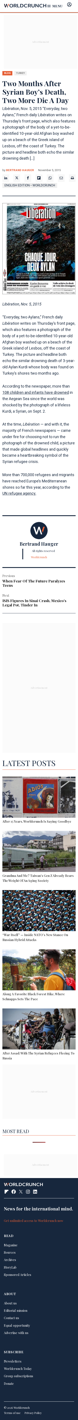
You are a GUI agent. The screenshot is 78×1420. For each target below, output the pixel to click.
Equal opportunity (17, 1325)
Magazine (11, 1245)
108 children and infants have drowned (35, 392)
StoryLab (10, 1267)
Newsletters (12, 1361)
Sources (10, 1252)
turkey (20, 73)
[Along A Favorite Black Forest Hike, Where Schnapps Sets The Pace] (39, 970)
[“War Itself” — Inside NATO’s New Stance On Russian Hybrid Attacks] (39, 911)
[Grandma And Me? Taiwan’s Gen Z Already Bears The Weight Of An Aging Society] (39, 852)
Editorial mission (15, 1310)
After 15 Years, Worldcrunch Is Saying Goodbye (36, 821)
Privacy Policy (33, 1413)
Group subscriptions (18, 1376)
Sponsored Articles (17, 1274)
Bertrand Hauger (20, 170)
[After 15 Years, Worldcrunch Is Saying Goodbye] (39, 798)
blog (7, 73)
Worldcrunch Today (18, 1368)
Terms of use (12, 1413)
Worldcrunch (39, 557)
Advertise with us (16, 1333)
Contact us (11, 1318)
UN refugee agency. (19, 493)
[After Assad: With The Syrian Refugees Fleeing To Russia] (39, 1029)
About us (10, 1303)
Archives (10, 1260)
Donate (9, 1383)
